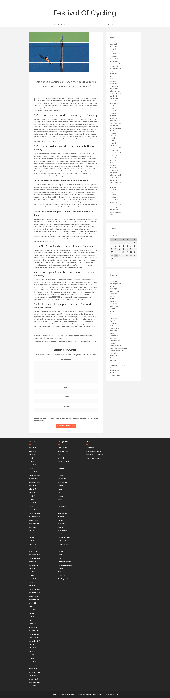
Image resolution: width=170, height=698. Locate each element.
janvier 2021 (114, 202)
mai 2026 (113, 51)
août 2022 (113, 155)
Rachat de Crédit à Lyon (118, 348)
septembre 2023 (115, 128)
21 (127, 252)
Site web (66, 406)
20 (123, 252)
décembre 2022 (115, 145)
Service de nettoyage (117, 365)
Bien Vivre (113, 294)
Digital (56, 25)
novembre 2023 (115, 123)
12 (119, 249)
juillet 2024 (113, 103)
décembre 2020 (115, 205)
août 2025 (113, 71)
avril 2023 (113, 136)
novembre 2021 (115, 178)
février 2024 (114, 116)
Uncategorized (115, 375)
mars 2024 (113, 113)
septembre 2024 (116, 98)
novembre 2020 (115, 207)
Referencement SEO (117, 351)
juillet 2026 (113, 47)
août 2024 (113, 101)
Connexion (90, 448)
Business (81, 25)
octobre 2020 (114, 210)
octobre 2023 (114, 126)
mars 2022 (113, 168)
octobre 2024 (114, 96)
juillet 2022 (113, 158)
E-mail (66, 397)
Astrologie (113, 289)
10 (112, 249)
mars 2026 (113, 56)
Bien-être (113, 296)
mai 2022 (113, 163)
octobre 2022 (114, 150)
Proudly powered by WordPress (107, 694)
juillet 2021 (113, 187)
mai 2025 (113, 79)
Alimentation (71, 25)
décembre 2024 (115, 91)
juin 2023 (113, 131)
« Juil (111, 261)
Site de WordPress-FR (93, 458)
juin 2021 (113, 190)
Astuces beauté (115, 291)
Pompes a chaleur (116, 346)
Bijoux (112, 299)
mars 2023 (113, 138)
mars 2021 (113, 197)
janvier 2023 (114, 143)
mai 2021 (113, 192)
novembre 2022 (115, 148)
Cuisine (112, 308)
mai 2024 (113, 108)
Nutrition (113, 343)
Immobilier (112, 25)
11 (115, 249)
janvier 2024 (114, 118)
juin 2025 (113, 76)
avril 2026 (113, 54)
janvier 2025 (114, 89)
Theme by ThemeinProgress (86, 694)
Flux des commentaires (94, 455)
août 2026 (113, 44)
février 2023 (114, 140)
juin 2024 (113, 106)
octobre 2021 (114, 180)
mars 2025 (113, 84)
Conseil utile (114, 304)
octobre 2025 (114, 66)
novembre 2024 (115, 93)
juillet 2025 (113, 74)
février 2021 (114, 200)
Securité (113, 360)
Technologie (114, 370)
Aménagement (115, 284)
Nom (66, 387)
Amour (112, 286)
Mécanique (114, 336)
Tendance (113, 373)
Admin (71, 92)
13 (123, 249)
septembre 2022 (115, 153)
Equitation (113, 321)
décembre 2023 (115, 121)
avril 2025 (113, 81)
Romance (113, 355)
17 (112, 252)
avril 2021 (113, 195)
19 (119, 252)
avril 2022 (113, 165)
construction (66, 78)
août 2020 (113, 215)
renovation (114, 353)
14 (127, 249)
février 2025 (114, 86)
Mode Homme (115, 341)
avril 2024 (113, 111)
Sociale (112, 368)
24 (112, 255)
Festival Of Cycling (85, 13)
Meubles (113, 338)
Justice (112, 333)
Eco (88, 25)
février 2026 (114, 59)
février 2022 (114, 170)
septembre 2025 (115, 69)
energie (112, 316)
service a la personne (117, 363)
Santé (63, 25)
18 (115, 252)
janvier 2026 (114, 61)
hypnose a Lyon (115, 328)
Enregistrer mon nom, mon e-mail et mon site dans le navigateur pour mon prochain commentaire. (66, 419)
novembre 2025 (115, 64)
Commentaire (66, 360)
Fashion (103, 25)
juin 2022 (113, 160)
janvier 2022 (114, 173)
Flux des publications (93, 451)
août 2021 (113, 185)
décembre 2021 (115, 175)
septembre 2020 (115, 212)
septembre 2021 (115, 183)
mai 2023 (113, 133)
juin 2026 (113, 49)
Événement (114, 323)
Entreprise (95, 25)
